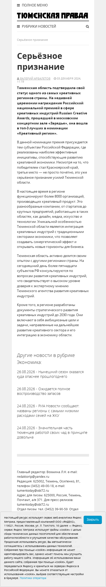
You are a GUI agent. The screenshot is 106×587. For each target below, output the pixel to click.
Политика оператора (33, 578)
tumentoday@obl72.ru (33, 490)
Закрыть (93, 519)
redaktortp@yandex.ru (33, 476)
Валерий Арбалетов (34, 78)
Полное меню (34, 5)
